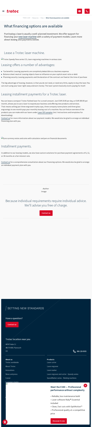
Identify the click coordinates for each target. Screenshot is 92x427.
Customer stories (12, 382)
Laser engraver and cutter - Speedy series (62, 374)
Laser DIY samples (45, 112)
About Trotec (10, 366)
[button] (4, 422)
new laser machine (27, 36)
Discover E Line (59, 421)
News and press (11, 374)
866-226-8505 (81, 351)
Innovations (10, 370)
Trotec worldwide (12, 362)
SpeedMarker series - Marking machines (61, 378)
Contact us (5, 118)
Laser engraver (52, 366)
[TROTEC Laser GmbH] (13, 11)
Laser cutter (51, 362)
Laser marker (52, 370)
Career (8, 378)
